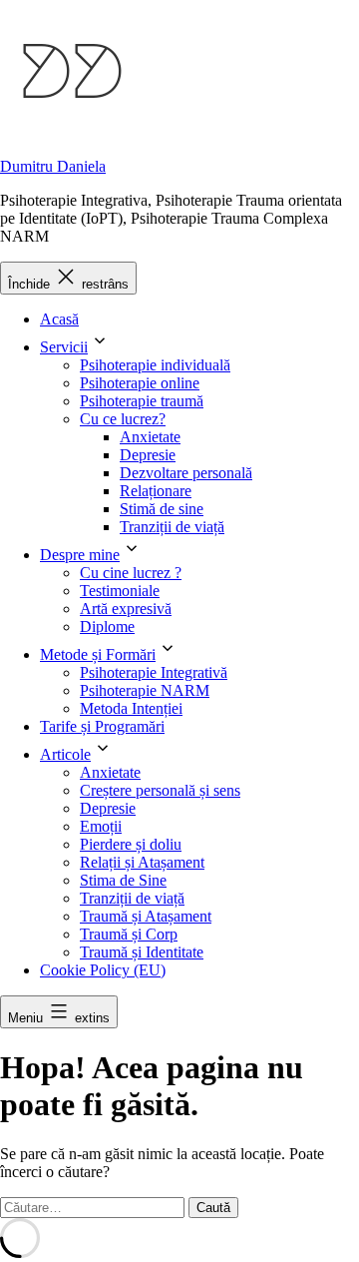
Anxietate (150, 436)
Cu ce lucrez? (123, 418)
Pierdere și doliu (130, 844)
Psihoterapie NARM (144, 690)
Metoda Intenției (131, 708)
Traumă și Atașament (145, 916)
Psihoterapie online (139, 382)
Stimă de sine (161, 508)
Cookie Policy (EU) (103, 969)
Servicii (64, 346)
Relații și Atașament (142, 862)
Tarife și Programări (102, 726)
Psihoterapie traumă (141, 400)
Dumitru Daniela (53, 166)
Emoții (101, 826)
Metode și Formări (98, 654)
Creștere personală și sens (160, 790)
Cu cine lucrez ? (130, 572)
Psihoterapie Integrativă (153, 672)
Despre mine (80, 554)
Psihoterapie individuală (155, 364)
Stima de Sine (123, 880)
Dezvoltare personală (186, 472)
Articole (65, 754)
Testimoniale (120, 590)
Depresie (148, 454)
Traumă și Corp (129, 934)
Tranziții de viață (172, 526)
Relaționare (155, 490)
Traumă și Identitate (141, 952)
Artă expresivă (126, 608)
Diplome (107, 626)
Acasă (59, 319)
